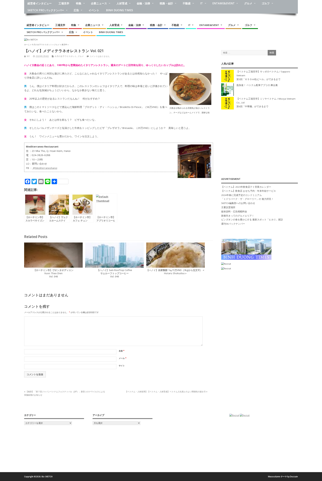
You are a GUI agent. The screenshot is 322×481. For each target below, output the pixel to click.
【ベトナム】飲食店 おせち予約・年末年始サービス (248, 190)
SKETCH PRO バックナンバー (46, 10)
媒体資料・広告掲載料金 (234, 211)
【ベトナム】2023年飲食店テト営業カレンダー (246, 186)
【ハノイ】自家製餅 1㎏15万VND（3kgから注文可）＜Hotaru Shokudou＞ (175, 272)
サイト (122, 365)
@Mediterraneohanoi (44, 168)
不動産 (187, 3)
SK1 (28, 56)
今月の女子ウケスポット (66, 56)
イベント (94, 10)
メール (122, 358)
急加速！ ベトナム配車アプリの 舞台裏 (257, 85)
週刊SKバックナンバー (233, 223)
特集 (78, 3)
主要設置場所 (228, 207)
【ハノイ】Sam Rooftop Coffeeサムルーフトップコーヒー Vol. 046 (114, 273)
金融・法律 (143, 3)
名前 (121, 350)
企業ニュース (99, 3)
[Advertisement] (259, 139)
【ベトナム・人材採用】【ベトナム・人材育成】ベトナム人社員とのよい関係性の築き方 (165, 391)
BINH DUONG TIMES (119, 10)
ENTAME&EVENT (223, 3)
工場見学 (64, 3)
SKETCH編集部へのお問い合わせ (238, 203)
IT (201, 3)
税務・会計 (166, 3)
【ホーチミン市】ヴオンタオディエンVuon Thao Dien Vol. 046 (53, 273)
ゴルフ (266, 3)
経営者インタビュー (40, 3)
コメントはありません (100, 56)
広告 (76, 10)
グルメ (248, 3)
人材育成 (122, 3)
